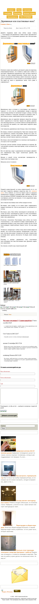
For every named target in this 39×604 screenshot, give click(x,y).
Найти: (3, 426)
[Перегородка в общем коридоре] (8, 525)
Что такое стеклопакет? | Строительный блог (17, 320)
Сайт (1, 384)
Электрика (7, 13)
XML (35, 599)
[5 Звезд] (30, 307)
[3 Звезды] (17, 307)
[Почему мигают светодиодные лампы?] (8, 500)
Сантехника (27, 10)
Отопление (17, 13)
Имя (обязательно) (5, 371)
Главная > (11, 10)
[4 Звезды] (24, 307)
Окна (19, 10)
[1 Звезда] (3, 307)
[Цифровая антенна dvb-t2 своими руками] (8, 451)
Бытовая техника (29, 13)
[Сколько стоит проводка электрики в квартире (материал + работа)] (8, 550)
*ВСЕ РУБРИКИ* (26, 17)
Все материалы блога (16, 599)
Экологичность (12, 17)
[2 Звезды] (10, 307)
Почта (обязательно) (5, 377)
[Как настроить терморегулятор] (8, 476)
